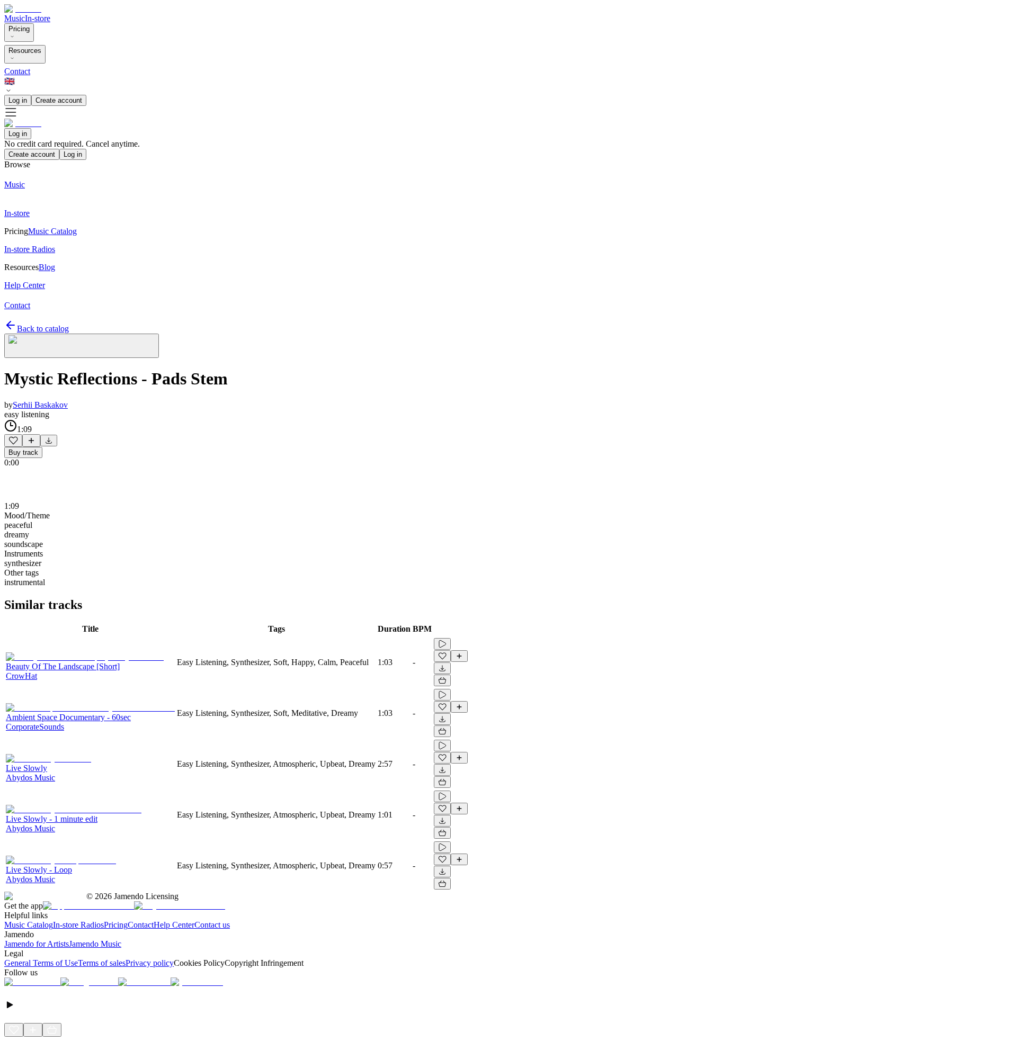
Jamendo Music (95, 943)
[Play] (81, 346)
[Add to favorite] (13, 440)
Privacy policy (150, 962)
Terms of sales (102, 962)
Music (14, 18)
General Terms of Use (41, 962)
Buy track (23, 452)
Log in (17, 100)
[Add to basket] (442, 680)
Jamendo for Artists (36, 943)
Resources (24, 51)
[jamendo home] (22, 8)
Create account (58, 100)
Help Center (174, 924)
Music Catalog (28, 924)
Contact (17, 71)
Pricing (19, 29)
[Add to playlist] (31, 440)
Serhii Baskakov (40, 404)
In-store (37, 18)
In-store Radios (78, 924)
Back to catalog (43, 328)
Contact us (212, 924)
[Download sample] (48, 440)
